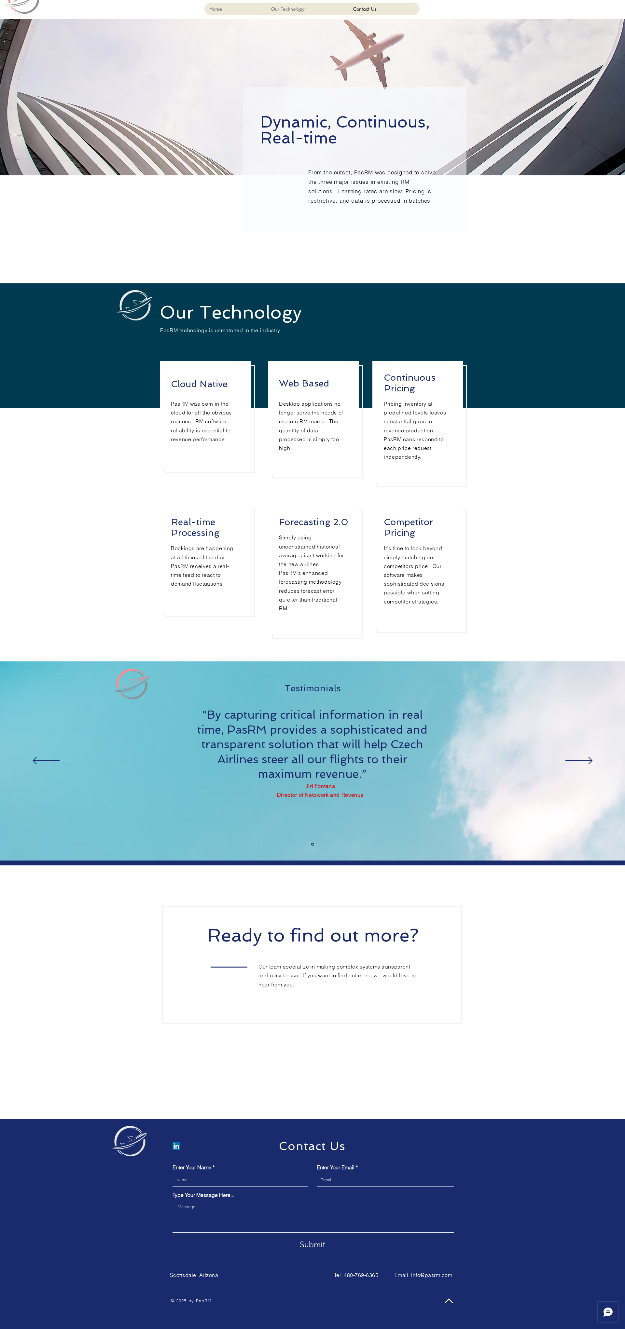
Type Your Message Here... (203, 1195)
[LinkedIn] (176, 1146)
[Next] (578, 761)
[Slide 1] (312, 844)
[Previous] (46, 761)
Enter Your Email (335, 1167)
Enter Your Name (192, 1167)
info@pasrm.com (431, 1275)
